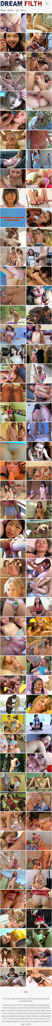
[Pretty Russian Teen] (39, 665)
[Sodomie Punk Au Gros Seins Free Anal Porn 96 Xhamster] (39, 860)
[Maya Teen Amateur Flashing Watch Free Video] (13, 159)
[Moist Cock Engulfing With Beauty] (39, 899)
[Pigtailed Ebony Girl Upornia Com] (39, 685)
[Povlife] (39, 373)
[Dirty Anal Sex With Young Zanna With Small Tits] (13, 295)
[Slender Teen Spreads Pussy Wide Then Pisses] (39, 198)
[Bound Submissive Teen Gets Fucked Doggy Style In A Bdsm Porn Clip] (39, 957)
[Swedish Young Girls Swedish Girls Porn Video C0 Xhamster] (13, 217)
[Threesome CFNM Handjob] (39, 626)
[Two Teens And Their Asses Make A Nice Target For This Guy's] (39, 81)
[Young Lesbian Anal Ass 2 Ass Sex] (13, 548)
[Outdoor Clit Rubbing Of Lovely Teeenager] (39, 120)
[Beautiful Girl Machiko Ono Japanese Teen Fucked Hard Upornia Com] (39, 568)
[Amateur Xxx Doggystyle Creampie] (39, 646)
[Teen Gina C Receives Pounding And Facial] (13, 22)
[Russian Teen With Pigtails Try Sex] (39, 840)
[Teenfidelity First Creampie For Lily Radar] (39, 100)
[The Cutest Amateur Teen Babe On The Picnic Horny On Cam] (13, 685)
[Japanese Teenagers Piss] (39, 724)
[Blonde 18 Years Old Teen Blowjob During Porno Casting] (13, 782)
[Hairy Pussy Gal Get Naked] (13, 879)
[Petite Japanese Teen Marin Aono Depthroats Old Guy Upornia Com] (39, 490)
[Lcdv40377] (13, 490)
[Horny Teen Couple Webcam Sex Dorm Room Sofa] (39, 256)
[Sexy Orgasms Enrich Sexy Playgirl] (13, 354)
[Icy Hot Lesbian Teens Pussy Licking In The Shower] (13, 412)
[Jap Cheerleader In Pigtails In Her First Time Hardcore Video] (39, 918)
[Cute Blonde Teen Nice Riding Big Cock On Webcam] (39, 879)
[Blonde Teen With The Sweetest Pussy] (13, 451)
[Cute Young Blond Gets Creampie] (39, 977)
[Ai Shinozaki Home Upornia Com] (13, 198)
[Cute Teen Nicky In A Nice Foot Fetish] (39, 509)
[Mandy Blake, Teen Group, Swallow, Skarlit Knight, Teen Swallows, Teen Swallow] (13, 61)
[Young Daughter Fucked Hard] (39, 315)
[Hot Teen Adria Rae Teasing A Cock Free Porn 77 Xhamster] (13, 42)
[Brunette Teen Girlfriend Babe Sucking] (13, 840)
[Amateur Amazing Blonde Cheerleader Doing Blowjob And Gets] (39, 801)
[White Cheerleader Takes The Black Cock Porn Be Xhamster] (39, 529)
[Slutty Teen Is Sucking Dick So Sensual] (39, 295)
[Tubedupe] (39, 159)
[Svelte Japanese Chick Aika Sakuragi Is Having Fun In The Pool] (13, 938)
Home (10, 10)
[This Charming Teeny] (39, 451)
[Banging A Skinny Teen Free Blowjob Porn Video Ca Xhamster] (39, 412)
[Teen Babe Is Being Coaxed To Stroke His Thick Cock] (13, 256)
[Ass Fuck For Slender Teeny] (13, 646)
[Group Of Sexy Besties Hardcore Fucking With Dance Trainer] (13, 918)
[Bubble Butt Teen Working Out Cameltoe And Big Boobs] (13, 509)
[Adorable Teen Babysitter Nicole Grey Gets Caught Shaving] (13, 315)
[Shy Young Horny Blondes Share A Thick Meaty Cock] (39, 237)
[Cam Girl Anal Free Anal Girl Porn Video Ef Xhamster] (39, 743)
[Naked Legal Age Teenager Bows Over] (13, 821)
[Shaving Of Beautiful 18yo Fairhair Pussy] (13, 587)
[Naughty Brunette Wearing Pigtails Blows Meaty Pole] (13, 178)
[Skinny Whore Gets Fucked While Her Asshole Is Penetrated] (39, 821)
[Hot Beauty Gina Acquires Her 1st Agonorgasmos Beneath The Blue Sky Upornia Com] (13, 81)
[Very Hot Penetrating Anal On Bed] (13, 899)
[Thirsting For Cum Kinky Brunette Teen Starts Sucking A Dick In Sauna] (13, 470)
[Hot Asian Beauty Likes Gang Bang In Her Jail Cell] (13, 626)
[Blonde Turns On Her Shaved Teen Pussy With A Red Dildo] (39, 704)
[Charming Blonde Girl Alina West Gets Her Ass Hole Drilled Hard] (13, 139)
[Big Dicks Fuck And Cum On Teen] (13, 724)
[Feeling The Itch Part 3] (39, 22)
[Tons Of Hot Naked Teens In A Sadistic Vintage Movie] (39, 354)
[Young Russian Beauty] (39, 782)
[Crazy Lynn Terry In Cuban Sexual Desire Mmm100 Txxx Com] (39, 431)
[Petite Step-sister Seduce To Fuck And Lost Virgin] (39, 334)
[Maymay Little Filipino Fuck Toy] (39, 607)
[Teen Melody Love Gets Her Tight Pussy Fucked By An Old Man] (39, 938)
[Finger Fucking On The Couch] (39, 548)
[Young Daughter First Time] (13, 568)
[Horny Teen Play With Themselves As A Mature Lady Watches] (39, 470)
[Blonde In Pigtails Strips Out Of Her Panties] (13, 237)
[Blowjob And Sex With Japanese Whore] (13, 529)
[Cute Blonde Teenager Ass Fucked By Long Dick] (39, 392)
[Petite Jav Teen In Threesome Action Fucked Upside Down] (39, 276)
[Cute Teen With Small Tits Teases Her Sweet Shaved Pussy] (13, 607)
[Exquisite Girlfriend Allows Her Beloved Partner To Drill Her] (13, 276)
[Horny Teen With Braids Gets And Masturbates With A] (13, 373)
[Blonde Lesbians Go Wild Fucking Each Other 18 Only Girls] (39, 178)
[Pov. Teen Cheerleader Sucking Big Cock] (39, 42)
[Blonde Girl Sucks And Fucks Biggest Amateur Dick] (13, 392)
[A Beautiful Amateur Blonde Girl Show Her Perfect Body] (13, 100)
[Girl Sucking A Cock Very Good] (13, 665)
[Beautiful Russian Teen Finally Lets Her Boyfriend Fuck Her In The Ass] (13, 977)
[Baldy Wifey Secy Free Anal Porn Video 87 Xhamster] (13, 801)
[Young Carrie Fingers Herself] (13, 334)
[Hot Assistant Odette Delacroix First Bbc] (13, 704)
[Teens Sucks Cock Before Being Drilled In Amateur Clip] (13, 120)
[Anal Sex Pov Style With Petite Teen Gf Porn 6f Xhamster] (39, 139)
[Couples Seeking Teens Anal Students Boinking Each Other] (13, 860)
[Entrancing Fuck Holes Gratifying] (39, 587)
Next (26, 991)
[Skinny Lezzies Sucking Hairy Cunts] (39, 61)
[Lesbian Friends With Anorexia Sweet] (13, 431)
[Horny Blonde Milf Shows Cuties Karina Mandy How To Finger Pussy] (13, 957)
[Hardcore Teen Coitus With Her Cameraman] (39, 217)
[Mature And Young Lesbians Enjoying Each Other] (39, 762)
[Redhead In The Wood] (13, 762)
